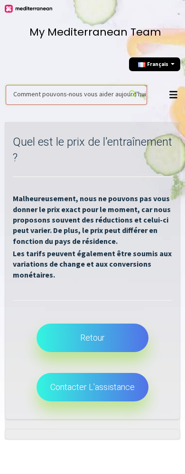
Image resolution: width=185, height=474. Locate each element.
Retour (92, 338)
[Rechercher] (133, 94)
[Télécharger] (90, 229)
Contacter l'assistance (92, 387)
